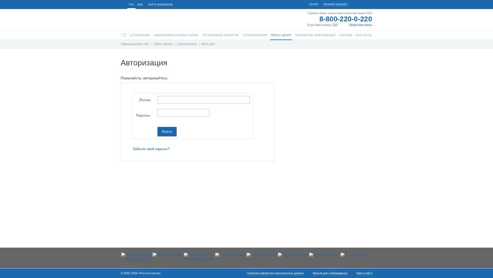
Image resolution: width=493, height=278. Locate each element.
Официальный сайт (135, 44)
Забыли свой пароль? (151, 149)
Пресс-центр (163, 44)
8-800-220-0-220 (345, 19)
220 (335, 25)
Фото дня (208, 44)
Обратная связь (360, 25)
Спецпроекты (187, 44)
